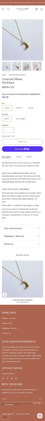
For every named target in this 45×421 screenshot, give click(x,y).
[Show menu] (3, 9)
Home (4, 75)
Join (40, 399)
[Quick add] (5, 295)
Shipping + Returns (14, 236)
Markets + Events (9, 318)
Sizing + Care (7, 323)
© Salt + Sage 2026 (8, 414)
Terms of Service (9, 404)
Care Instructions (13, 228)
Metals (29, 156)
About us (8, 244)
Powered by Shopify (23, 414)
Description (6, 156)
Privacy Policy (37, 403)
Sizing (18, 156)
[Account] (36, 9)
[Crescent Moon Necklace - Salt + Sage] (6, 66)
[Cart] (41, 9)
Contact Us (6, 333)
